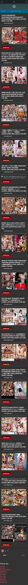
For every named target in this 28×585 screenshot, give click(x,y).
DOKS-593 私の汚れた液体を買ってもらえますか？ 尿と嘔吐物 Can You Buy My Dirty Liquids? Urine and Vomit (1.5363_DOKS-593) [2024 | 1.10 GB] (13, 57)
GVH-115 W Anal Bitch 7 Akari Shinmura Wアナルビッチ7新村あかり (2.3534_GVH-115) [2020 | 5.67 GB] (13, 409)
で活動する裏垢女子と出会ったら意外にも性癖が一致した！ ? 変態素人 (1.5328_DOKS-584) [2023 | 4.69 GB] (13, 132)
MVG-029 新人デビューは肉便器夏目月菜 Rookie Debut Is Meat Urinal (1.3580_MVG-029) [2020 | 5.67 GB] (13, 336)
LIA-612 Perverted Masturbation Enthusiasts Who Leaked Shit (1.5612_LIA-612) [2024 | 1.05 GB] (13, 18)
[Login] (26, 2)
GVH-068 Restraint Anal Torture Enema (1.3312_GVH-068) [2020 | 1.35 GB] (13, 516)
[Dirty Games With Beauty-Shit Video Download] (14, 6)
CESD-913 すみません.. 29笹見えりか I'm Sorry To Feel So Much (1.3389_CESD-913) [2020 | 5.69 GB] (13, 445)
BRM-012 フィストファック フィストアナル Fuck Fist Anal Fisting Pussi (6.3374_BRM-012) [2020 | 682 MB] (13, 481)
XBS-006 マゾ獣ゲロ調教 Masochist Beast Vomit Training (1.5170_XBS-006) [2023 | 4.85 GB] (13, 167)
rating (12, 11)
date (8, 11)
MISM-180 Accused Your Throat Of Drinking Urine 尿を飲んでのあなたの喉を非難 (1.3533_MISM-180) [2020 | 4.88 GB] (13, 372)
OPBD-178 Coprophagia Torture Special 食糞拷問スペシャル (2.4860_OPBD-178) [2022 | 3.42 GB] (13, 189)
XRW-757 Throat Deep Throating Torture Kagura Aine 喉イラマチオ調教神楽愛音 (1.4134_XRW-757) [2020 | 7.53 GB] (13, 263)
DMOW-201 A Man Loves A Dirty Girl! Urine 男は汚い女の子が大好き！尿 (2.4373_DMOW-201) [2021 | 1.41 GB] (13, 226)
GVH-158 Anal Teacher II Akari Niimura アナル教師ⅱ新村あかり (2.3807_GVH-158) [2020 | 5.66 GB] (13, 300)
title (19, 11)
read (16, 11)
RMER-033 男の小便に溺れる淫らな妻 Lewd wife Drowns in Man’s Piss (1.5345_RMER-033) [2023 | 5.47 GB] (13, 95)
